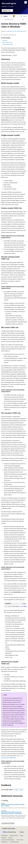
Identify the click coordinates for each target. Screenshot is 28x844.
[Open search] (21, 16)
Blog (21, 835)
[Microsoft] (14, 16)
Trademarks (4, 842)
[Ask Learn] (23, 19)
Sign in (25, 16)
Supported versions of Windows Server (16, 31)
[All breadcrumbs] (2, 19)
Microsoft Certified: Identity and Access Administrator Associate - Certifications (11, 812)
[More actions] (25, 19)
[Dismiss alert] (25, 2)
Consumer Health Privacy (7, 839)
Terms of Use (20, 839)
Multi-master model (7, 42)
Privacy (10, 837)
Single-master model (7, 44)
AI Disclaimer (4, 835)
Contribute (4, 837)
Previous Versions (14, 835)
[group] (15, 606)
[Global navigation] (1, 16)
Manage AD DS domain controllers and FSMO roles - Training (12, 805)
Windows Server (9, 19)
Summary (4, 40)
